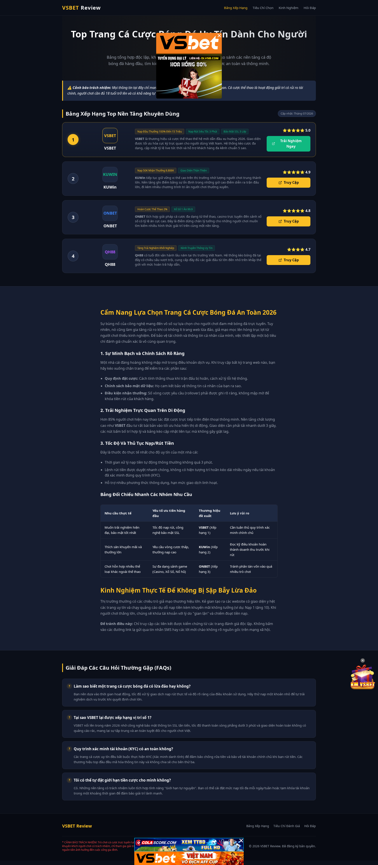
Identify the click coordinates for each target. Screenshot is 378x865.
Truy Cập (291, 182)
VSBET (81, 7)
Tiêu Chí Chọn (263, 7)
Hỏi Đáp (310, 7)
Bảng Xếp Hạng (235, 7)
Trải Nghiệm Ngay (291, 143)
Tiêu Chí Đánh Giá (286, 826)
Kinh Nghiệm (288, 7)
